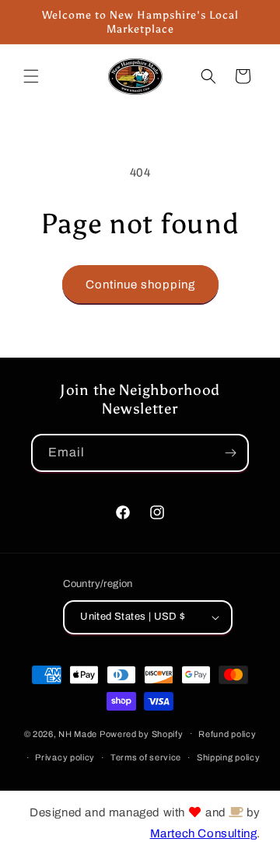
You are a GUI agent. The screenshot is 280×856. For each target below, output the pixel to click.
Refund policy (227, 734)
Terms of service (145, 757)
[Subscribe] (230, 453)
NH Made (77, 733)
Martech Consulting (203, 833)
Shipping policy (229, 757)
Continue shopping (140, 284)
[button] (31, 76)
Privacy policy (65, 757)
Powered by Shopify (142, 733)
